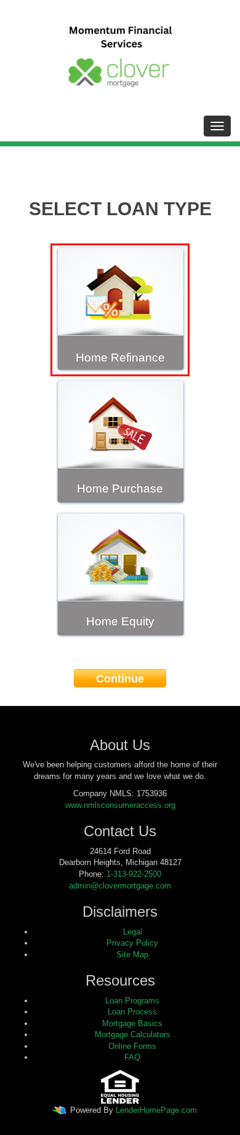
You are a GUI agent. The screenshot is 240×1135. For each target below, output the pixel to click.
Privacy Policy (132, 942)
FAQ (132, 1057)
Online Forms (132, 1046)
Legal (132, 931)
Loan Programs (132, 1000)
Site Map (132, 954)
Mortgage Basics (132, 1023)
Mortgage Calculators (132, 1034)
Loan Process (132, 1011)
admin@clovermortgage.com (120, 885)
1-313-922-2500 (133, 874)
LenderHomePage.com (156, 1110)
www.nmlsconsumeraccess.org (120, 805)
